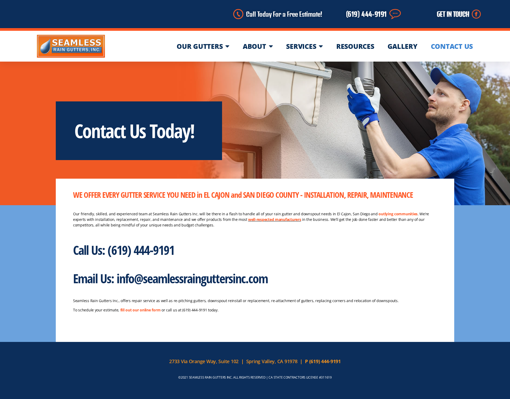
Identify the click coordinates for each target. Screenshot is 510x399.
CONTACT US (452, 46)
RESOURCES (355, 46)
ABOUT (254, 46)
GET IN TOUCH (453, 14)
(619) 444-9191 (366, 14)
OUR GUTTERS (200, 46)
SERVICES (301, 46)
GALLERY (403, 46)
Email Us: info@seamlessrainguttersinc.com (170, 278)
